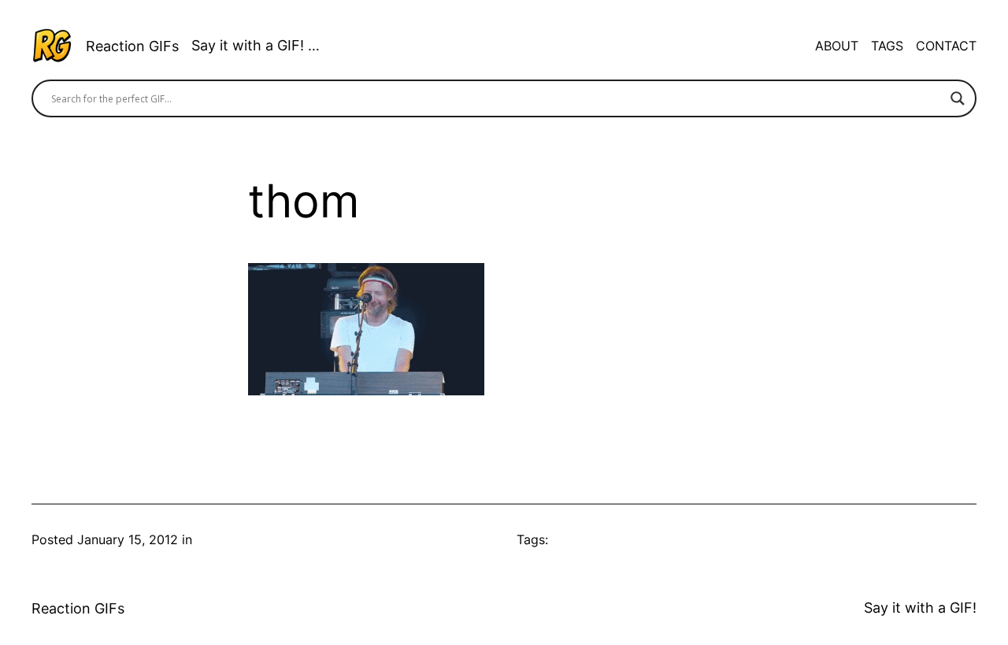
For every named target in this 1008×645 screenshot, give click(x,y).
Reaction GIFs (132, 46)
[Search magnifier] (958, 98)
